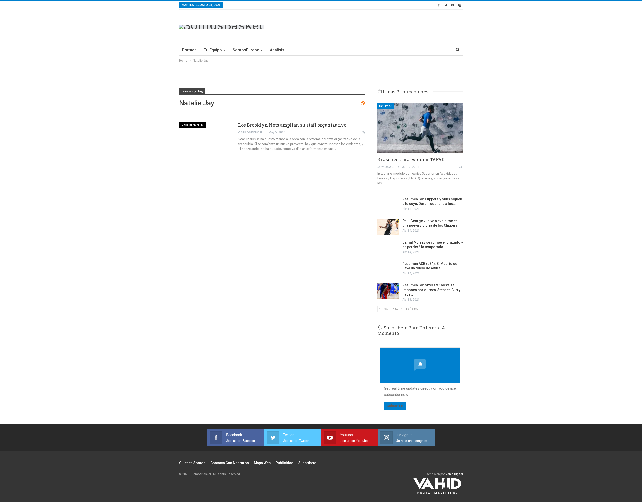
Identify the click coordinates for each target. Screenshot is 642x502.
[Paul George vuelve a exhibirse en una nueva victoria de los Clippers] (388, 227)
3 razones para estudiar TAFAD (411, 159)
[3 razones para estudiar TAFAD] (420, 128)
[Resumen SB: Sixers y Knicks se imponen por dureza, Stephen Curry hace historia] (388, 291)
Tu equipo (213, 50)
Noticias (385, 106)
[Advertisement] (371, 26)
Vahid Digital (454, 474)
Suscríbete (307, 463)
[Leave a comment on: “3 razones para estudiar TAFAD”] (461, 166)
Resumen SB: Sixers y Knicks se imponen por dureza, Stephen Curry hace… (431, 289)
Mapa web (262, 463)
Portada (189, 50)
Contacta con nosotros (229, 463)
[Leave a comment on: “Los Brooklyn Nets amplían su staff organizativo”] (363, 132)
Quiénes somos (192, 463)
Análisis (277, 50)
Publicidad (284, 463)
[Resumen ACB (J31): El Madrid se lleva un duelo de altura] (388, 269)
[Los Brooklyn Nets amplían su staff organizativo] (205, 139)
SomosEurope (246, 50)
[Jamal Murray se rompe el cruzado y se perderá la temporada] (388, 248)
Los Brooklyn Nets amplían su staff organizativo (292, 125)
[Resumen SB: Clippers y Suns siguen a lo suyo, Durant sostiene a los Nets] (388, 205)
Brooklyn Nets (192, 125)
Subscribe (395, 406)
